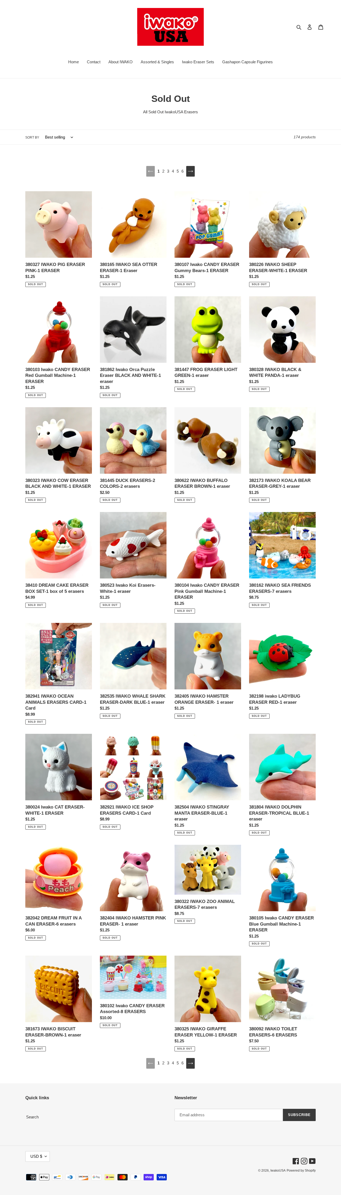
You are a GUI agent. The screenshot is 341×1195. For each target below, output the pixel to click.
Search (32, 1117)
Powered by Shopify (301, 1170)
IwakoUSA (278, 1170)
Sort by (32, 137)
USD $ (36, 1156)
